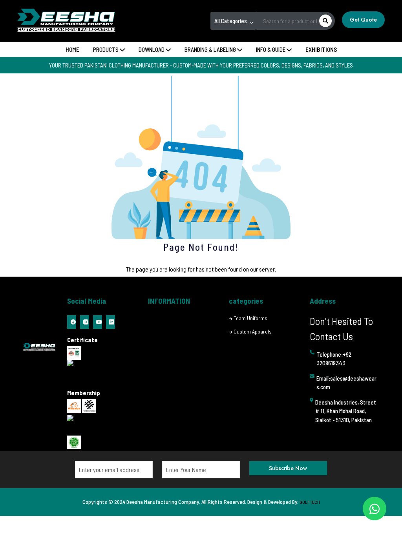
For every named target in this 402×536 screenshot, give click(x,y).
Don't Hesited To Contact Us (341, 328)
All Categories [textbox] (230, 20)
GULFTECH (310, 502)
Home (72, 49)
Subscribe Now (288, 468)
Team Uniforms (250, 318)
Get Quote (363, 20)
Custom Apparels (253, 331)
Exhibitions (321, 49)
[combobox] (233, 21)
